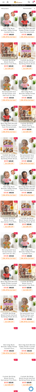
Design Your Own (8, 40)
